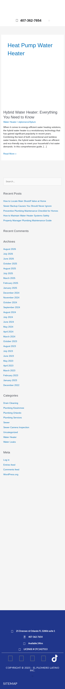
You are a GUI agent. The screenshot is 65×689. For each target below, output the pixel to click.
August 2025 (9, 268)
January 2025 (10, 288)
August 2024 (9, 312)
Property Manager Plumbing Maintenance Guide (27, 220)
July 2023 (8, 351)
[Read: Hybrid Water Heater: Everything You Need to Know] (32, 87)
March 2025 (9, 278)
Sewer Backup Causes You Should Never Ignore (27, 206)
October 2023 (10, 341)
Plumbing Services (12, 417)
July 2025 (8, 273)
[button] (49, 20)
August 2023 (9, 346)
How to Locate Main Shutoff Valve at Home (24, 201)
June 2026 (8, 259)
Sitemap (10, 683)
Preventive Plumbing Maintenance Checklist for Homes (30, 211)
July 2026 (8, 254)
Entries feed (9, 465)
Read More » (9, 153)
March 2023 (9, 370)
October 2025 (10, 263)
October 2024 (10, 302)
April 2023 (8, 365)
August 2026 (9, 249)
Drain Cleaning (10, 403)
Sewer (6, 422)
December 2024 (11, 293)
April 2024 (8, 332)
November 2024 (11, 297)
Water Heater (10, 122)
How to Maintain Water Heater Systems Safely (26, 215)
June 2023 (8, 356)
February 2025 (10, 283)
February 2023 (10, 375)
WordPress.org (10, 474)
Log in (6, 460)
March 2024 (9, 336)
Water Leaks (9, 442)
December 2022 (11, 385)
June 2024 (8, 322)
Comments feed (11, 469)
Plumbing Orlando (12, 413)
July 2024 (8, 317)
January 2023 (10, 380)
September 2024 (11, 307)
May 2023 (8, 361)
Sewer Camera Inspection (16, 427)
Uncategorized (10, 432)
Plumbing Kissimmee (13, 408)
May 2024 (8, 327)
